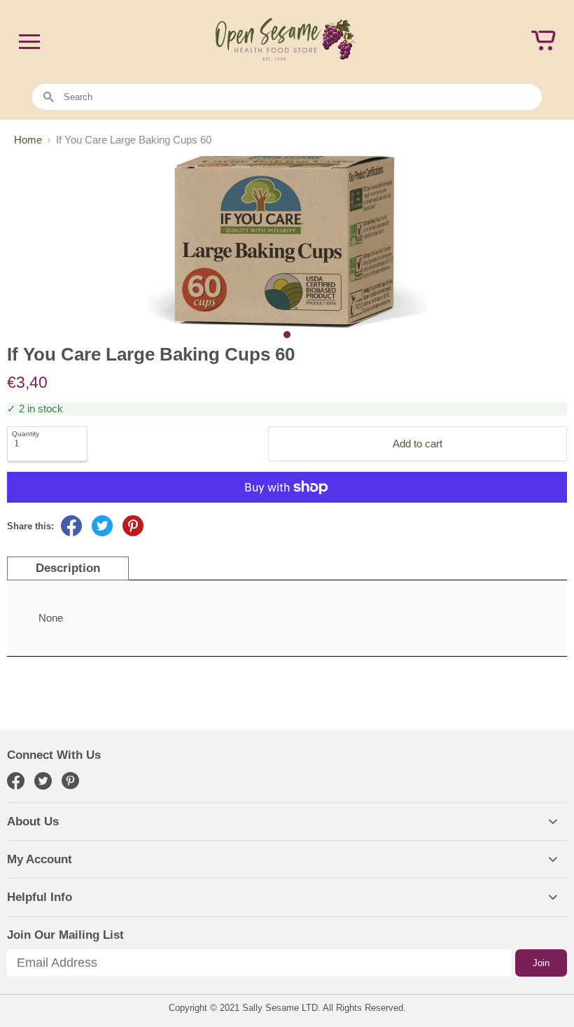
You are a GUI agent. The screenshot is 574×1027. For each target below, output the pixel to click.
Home (28, 140)
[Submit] (48, 97)
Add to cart (417, 443)
